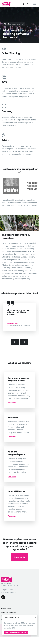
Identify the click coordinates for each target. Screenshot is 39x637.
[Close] (35, 617)
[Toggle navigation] (34, 4)
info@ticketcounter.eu (8, 592)
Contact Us (19, 557)
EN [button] (27, 4)
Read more (12, 402)
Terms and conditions (8, 612)
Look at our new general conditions (16, 632)
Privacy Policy (6, 608)
